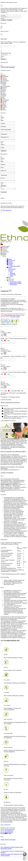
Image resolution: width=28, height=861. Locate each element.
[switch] (24, 859)
